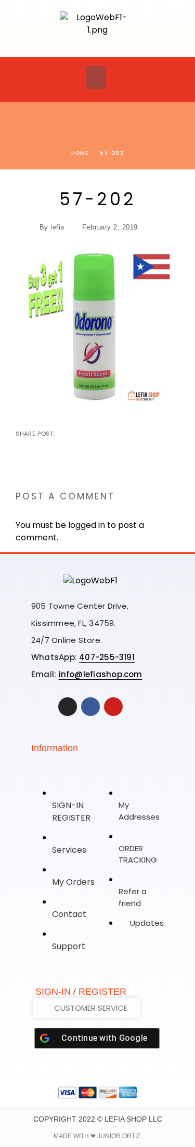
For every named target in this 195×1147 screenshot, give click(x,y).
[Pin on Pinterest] (97, 433)
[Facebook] (90, 706)
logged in (86, 525)
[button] (96, 77)
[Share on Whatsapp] (114, 433)
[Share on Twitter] (80, 433)
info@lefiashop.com (100, 674)
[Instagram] (67, 706)
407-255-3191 (107, 657)
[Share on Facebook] (64, 433)
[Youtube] (113, 706)
